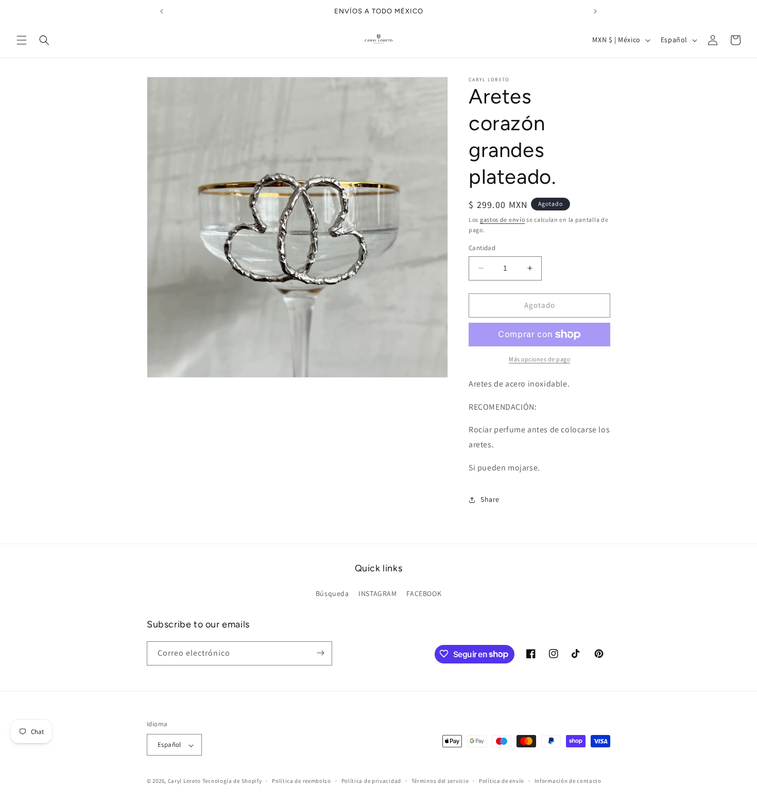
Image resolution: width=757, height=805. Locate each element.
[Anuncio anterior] (161, 11)
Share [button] (490, 499)
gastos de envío (502, 219)
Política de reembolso (301, 780)
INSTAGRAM (377, 594)
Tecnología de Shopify (232, 781)
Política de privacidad (371, 780)
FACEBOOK (423, 594)
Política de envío (501, 780)
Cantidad (482, 247)
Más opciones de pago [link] (539, 359)
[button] (21, 40)
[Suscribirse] (320, 653)
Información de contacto (568, 780)
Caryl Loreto (184, 781)
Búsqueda (332, 594)
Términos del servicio (440, 780)
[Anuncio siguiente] (595, 11)
